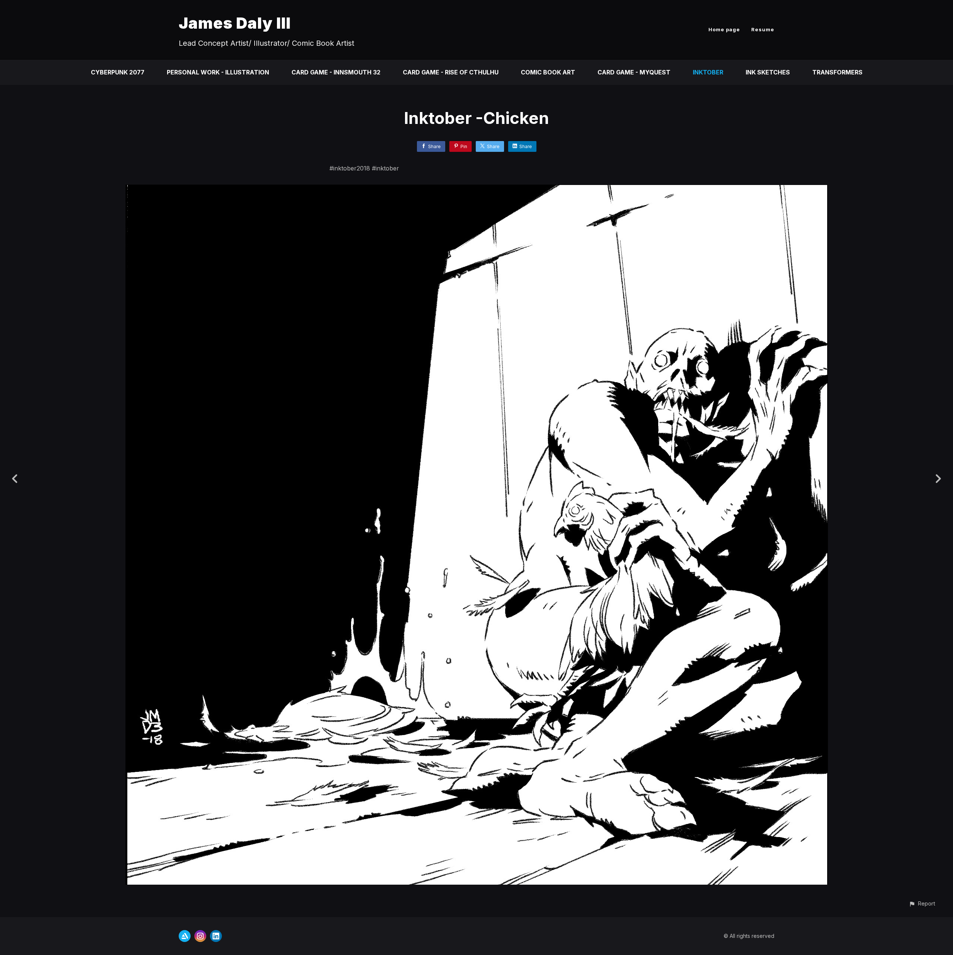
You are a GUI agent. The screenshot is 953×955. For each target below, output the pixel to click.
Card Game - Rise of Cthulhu (450, 72)
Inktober (708, 72)
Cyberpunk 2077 (117, 72)
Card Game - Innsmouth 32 (335, 72)
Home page (724, 29)
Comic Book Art (548, 72)
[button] (922, 903)
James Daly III (235, 22)
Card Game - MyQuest (633, 72)
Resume (762, 29)
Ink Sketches (768, 72)
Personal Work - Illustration (218, 72)
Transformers (837, 72)
